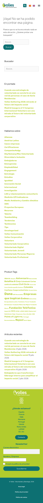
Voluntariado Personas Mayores (19, 254)
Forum (27, 302)
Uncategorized (11, 230)
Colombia (28, 287)
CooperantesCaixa (20, 290)
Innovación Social (12, 184)
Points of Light (11, 316)
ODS (6, 204)
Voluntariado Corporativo (16, 244)
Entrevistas (32, 299)
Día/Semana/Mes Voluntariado (19, 154)
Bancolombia (33, 278)
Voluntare (9, 240)
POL (21, 317)
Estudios (8, 177)
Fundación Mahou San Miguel (21, 304)
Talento (7, 214)
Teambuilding (10, 217)
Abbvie (7, 278)
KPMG (17, 311)
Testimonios (10, 224)
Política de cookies (21, 497)
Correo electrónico (11, 447)
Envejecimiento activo (11, 302)
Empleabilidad (11, 167)
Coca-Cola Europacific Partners (13, 287)
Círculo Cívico (33, 290)
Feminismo (21, 302)
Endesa (25, 298)
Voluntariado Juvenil (14, 250)
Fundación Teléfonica (22, 307)
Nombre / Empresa (11, 456)
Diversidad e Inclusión (14, 157)
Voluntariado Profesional (16, 257)
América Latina (11, 140)
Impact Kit (7, 311)
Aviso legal (21, 486)
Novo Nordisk (27, 314)
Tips (6, 227)
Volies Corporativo (13, 237)
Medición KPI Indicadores (16, 197)
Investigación (10, 190)
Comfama (8, 290)
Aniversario (22, 278)
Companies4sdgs (12, 150)
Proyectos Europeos (14, 207)
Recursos (8, 210)
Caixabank (25, 281)
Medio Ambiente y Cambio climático (21, 200)
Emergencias (10, 164)
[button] (24, 5)
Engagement (10, 170)
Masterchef (32, 311)
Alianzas (8, 137)
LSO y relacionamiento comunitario (21, 194)
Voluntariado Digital (14, 247)
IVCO (13, 311)
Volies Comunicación (14, 234)
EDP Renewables (18, 294)
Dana (8, 294)
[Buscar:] (16, 42)
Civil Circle (24, 284)
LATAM (22, 311)
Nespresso (19, 314)
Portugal (26, 317)
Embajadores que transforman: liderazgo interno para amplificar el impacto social (21, 376)
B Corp (17, 281)
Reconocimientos (9, 320)
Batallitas (9, 281)
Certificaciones (11, 147)
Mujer (14, 314)
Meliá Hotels (8, 314)
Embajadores (10, 160)
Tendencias (9, 220)
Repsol (19, 319)
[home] (21, 393)
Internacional (10, 187)
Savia (25, 320)
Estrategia (9, 174)
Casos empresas (12, 144)
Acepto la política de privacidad (17, 464)
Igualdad (8, 180)
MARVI (26, 311)
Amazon (13, 278)
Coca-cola (33, 284)
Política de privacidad (21, 492)
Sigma (29, 320)
